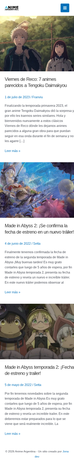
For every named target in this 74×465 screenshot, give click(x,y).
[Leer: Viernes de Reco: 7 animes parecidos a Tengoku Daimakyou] (37, 43)
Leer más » (12, 150)
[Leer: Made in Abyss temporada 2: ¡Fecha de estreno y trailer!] (37, 331)
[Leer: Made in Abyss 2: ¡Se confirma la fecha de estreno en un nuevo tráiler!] (37, 189)
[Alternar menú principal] (65, 8)
